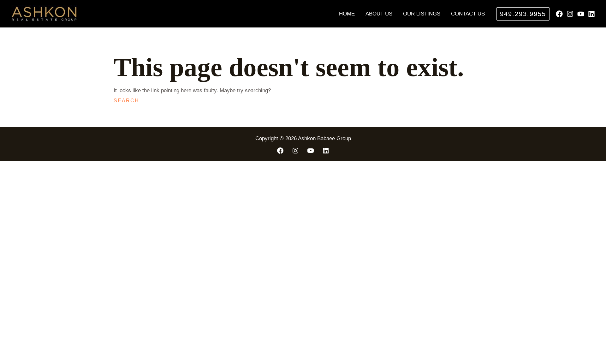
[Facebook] (559, 13)
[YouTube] (580, 13)
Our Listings (421, 14)
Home (347, 14)
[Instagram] (570, 13)
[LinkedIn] (326, 150)
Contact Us (468, 14)
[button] (523, 14)
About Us (378, 14)
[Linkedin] (591, 13)
